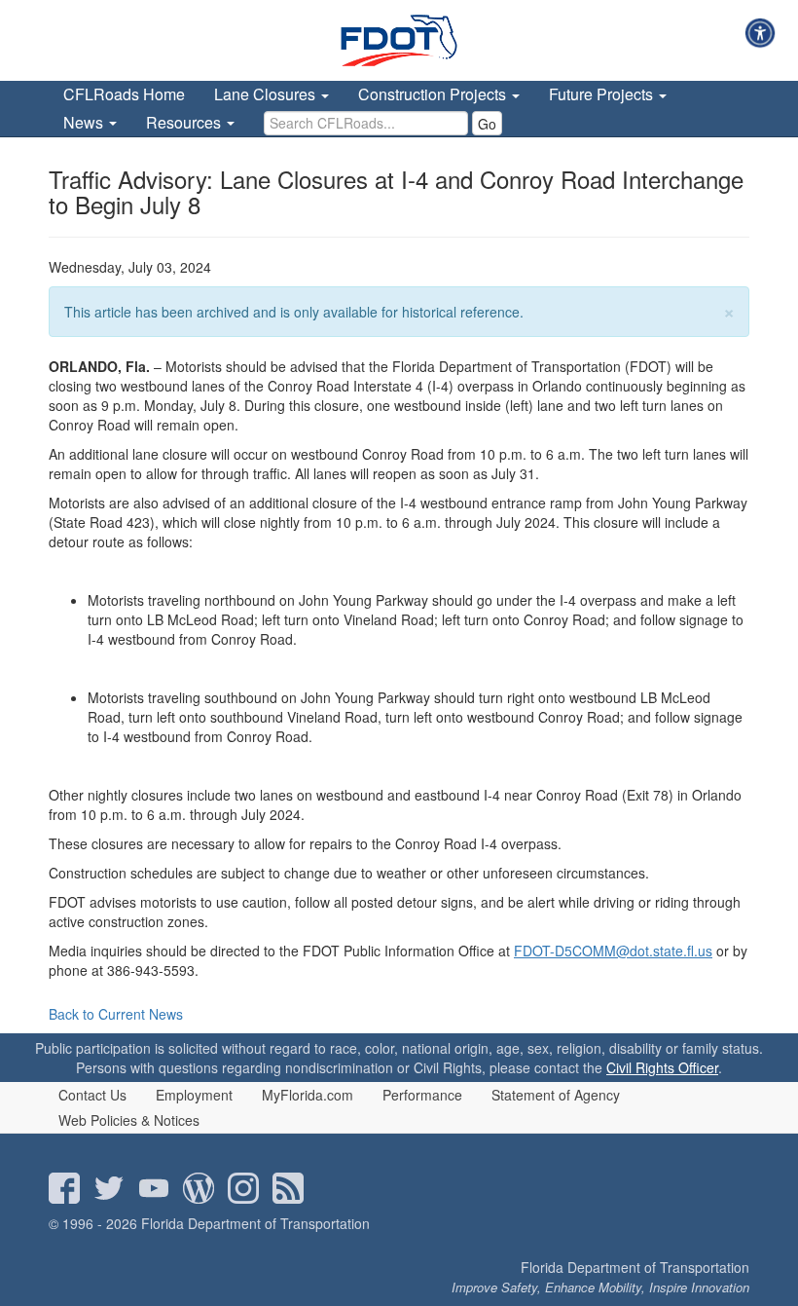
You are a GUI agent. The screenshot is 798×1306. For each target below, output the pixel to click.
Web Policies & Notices (129, 1120)
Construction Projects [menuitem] (434, 94)
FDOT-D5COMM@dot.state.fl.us (613, 950)
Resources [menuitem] (185, 122)
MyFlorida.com (307, 1094)
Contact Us (92, 1094)
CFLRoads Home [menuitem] (124, 94)
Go (487, 123)
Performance (422, 1094)
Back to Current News (116, 1014)
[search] (366, 123)
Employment (194, 1094)
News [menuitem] (85, 122)
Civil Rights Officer (662, 1067)
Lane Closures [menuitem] (266, 94)
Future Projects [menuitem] (603, 94)
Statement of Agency (555, 1094)
